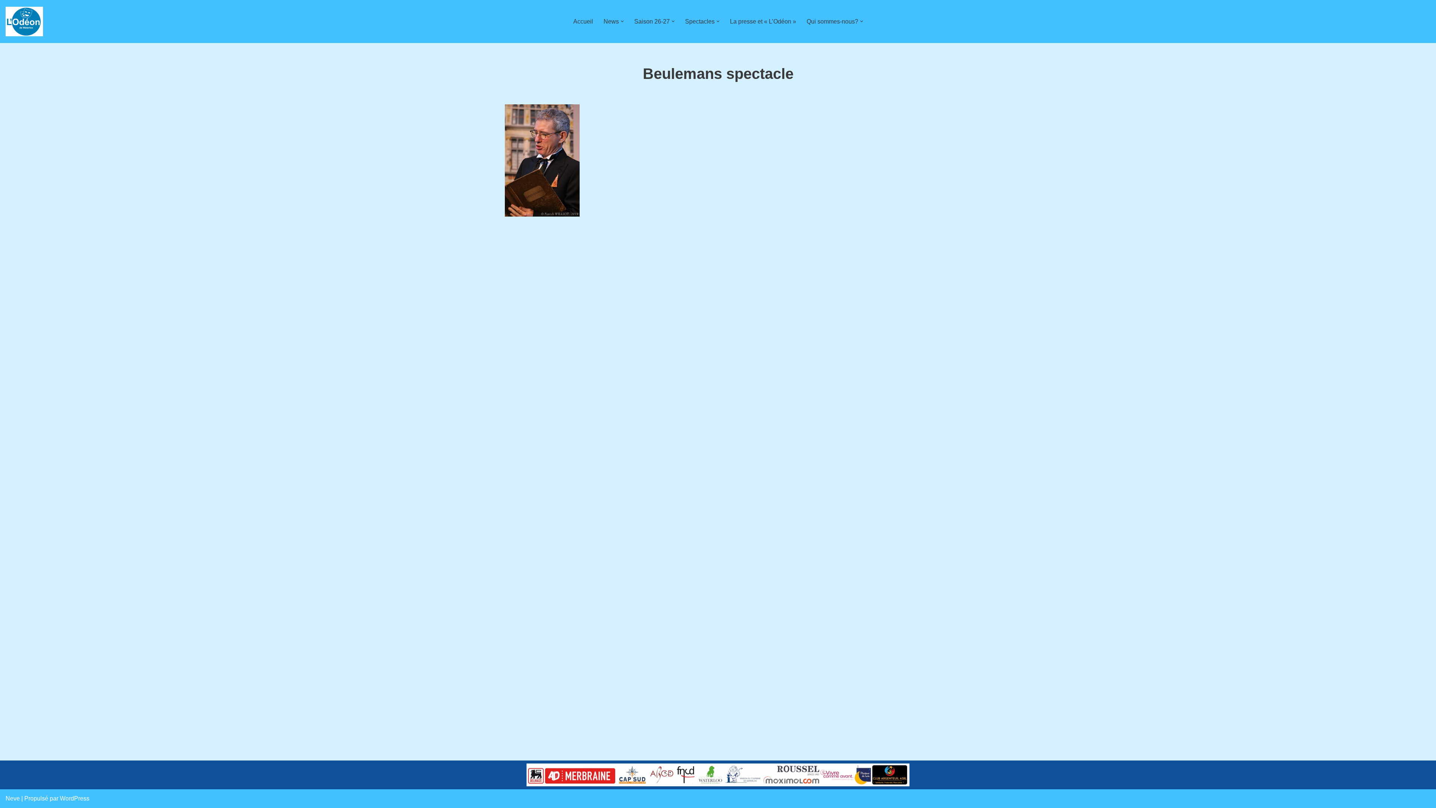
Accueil (583, 21)
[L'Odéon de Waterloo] (24, 21)
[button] (622, 21)
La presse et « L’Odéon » (763, 21)
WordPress (74, 798)
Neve (13, 798)
